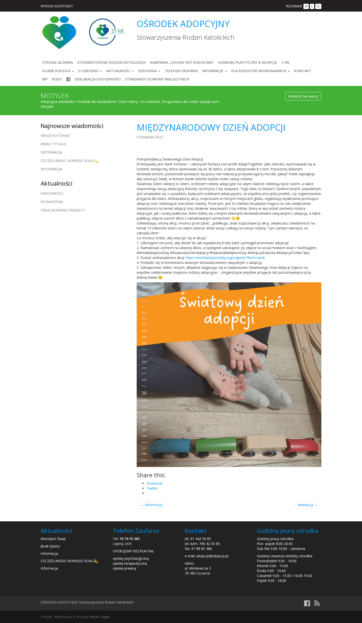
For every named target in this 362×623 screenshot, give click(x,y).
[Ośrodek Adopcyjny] (59, 32)
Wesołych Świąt (55, 135)
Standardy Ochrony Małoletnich (157, 79)
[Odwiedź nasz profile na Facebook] (68, 79)
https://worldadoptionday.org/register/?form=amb (225, 257)
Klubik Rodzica (56, 70)
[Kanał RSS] (317, 604)
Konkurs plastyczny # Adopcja (247, 62)
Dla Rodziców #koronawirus (259, 70)
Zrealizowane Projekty (63, 210)
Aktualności (118, 70)
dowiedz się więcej (303, 96)
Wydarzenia (52, 201)
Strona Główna (57, 62)
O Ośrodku (88, 70)
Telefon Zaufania (181, 70)
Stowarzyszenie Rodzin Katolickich (111, 62)
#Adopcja (308, 504)
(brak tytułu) (53, 144)
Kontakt (302, 70)
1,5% (285, 62)
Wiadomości (52, 193)
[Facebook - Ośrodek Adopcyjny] (307, 604)
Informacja (151, 504)
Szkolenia (148, 70)
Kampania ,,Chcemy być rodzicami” (182, 62)
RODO (57, 79)
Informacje (213, 70)
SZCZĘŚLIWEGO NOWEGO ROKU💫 (69, 160)
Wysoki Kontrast (57, 6)
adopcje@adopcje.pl (212, 556)
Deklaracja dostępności (98, 79)
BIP (45, 79)
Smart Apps (100, 616)
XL (318, 6)
